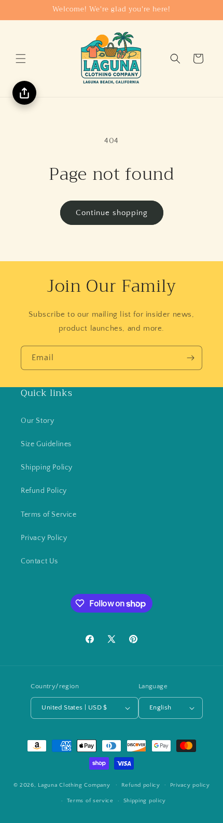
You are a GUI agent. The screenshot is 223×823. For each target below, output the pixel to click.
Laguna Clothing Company (74, 785)
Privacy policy (190, 785)
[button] (20, 58)
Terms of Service (49, 514)
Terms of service (90, 801)
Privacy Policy (44, 538)
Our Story (37, 421)
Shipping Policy (47, 467)
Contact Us (39, 561)
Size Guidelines (46, 444)
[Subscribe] (190, 358)
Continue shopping (112, 212)
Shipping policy (144, 801)
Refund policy (140, 785)
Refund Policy (44, 491)
